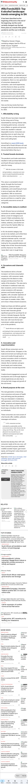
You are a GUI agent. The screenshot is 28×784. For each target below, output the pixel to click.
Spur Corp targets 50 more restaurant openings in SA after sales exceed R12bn (10, 669)
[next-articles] (26, 510)
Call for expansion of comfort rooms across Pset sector (12, 605)
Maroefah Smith (4, 717)
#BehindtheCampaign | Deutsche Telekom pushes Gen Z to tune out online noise (14, 590)
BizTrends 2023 (12, 460)
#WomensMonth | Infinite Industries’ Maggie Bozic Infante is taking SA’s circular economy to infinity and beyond (14, 561)
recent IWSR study (17, 143)
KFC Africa (4, 622)
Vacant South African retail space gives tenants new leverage (13, 576)
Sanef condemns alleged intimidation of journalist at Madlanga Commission (9, 637)
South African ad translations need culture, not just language (14, 547)
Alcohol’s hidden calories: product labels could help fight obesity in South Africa (7, 515)
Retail (6, 5)
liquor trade (11, 458)
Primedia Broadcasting (5, 663)
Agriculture (22, 5)
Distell (10, 457)
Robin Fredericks (4, 759)
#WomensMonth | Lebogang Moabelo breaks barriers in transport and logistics (10, 755)
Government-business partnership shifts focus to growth (9, 765)
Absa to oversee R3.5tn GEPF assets (10, 679)
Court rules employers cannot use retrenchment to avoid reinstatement (10, 701)
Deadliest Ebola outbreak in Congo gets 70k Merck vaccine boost (10, 735)
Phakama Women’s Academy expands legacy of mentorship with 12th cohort (10, 745)
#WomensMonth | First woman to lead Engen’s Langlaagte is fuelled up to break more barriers (9, 712)
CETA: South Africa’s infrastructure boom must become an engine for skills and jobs (7, 690)
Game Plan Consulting (5, 728)
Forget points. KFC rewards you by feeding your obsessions (14, 619)
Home (2, 5)
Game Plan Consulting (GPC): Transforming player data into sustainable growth (8, 724)
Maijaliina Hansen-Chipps (7, 33)
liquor (14, 457)
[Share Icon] (25, 258)
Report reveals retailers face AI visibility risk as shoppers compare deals (10, 647)
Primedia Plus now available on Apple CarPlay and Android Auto (7, 658)
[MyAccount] (26, 2)
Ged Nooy (11, 258)
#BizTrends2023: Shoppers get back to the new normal (17, 255)
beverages (20, 457)
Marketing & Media (13, 5)
